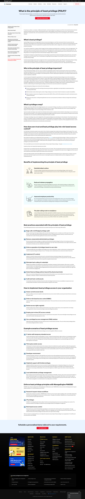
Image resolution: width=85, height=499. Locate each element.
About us (20, 491)
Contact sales (30, 465)
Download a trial (31, 458)
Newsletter (31, 493)
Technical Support (31, 467)
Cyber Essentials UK (56, 454)
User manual (42, 450)
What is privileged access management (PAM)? (18, 479)
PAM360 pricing (31, 460)
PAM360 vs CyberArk (56, 439)
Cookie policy (55, 491)
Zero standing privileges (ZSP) (49, 484)
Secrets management (31, 484)
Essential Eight (55, 453)
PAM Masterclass (43, 454)
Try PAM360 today (42, 428)
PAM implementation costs (70, 442)
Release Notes (30, 449)
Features (29, 441)
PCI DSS (53, 449)
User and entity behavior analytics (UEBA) (69, 460)
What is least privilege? (12, 30)
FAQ (41, 448)
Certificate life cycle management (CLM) (68, 463)
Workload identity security (70, 465)
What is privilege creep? (12, 36)
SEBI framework (55, 459)
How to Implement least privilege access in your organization (13, 52)
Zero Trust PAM (14, 484)
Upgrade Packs (30, 446)
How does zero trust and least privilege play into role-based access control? (14, 40)
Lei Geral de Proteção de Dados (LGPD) (57, 457)
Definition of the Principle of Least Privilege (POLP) (13, 27)
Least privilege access (32, 478)
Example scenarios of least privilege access (14, 56)
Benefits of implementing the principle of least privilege (13, 45)
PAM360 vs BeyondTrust (56, 442)
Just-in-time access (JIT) (65, 482)
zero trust (50, 137)
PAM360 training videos (44, 452)
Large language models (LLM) (70, 457)
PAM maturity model (68, 441)
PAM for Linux (63, 484)
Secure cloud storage (69, 468)
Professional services (32, 468)
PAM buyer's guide (68, 439)
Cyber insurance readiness (70, 444)
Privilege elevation (15, 482)
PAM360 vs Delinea (56, 441)
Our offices (44, 493)
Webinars (42, 462)
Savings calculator (69, 446)
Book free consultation (42, 18)
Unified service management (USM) (70, 452)
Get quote (29, 461)
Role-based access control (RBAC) (50, 482)
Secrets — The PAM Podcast (45, 464)
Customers (30, 442)
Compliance (42, 491)
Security (37, 491)
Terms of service (30, 491)
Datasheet (42, 443)
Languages (30, 448)
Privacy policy (49, 491)
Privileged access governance (33, 482)
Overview (29, 439)
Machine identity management (66, 478)
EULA (25, 491)
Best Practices (42, 445)
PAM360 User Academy (44, 455)
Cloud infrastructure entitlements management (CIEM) (50, 479)
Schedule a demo (31, 456)
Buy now (29, 451)
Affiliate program (63, 491)
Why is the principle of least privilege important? (14, 34)
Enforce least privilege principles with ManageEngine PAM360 (14, 60)
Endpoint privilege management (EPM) (68, 455)
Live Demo (30, 444)
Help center (42, 447)
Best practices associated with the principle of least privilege (13, 49)
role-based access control (67, 143)
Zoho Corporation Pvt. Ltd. (40, 496)
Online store (30, 463)
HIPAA (53, 451)
